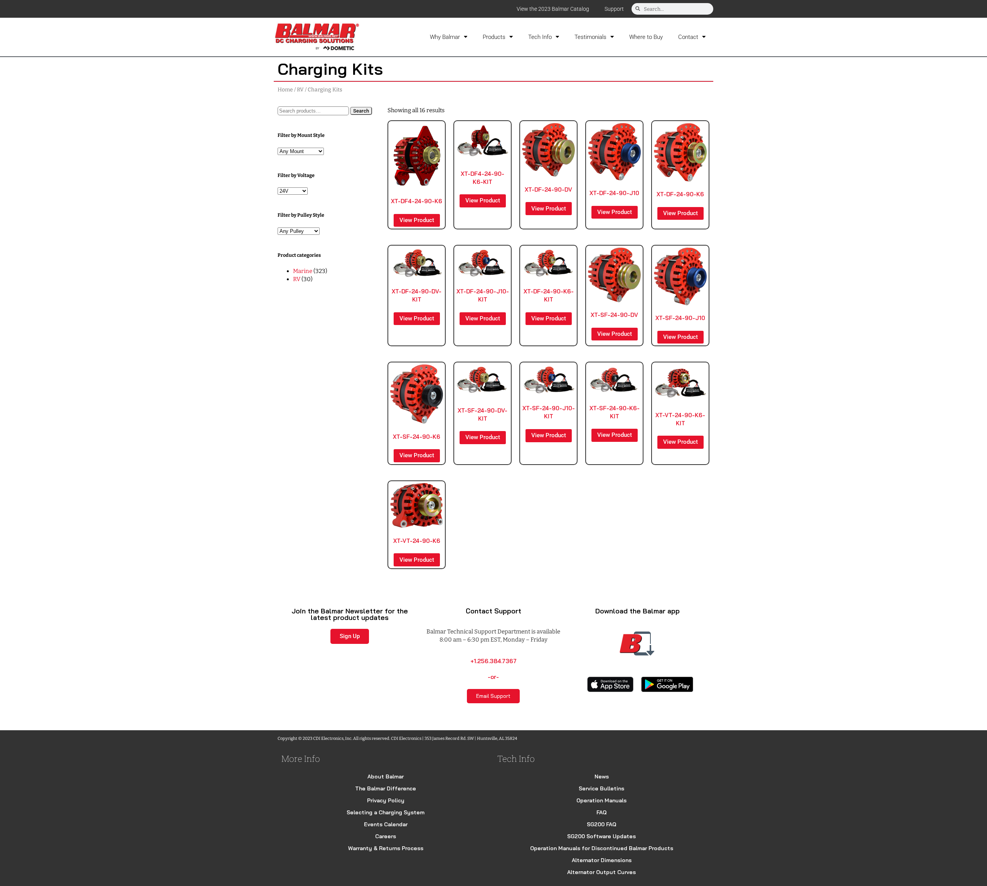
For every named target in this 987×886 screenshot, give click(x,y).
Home (285, 89)
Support (614, 9)
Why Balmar (445, 37)
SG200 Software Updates (601, 836)
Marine (302, 271)
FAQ (601, 812)
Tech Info (540, 37)
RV (300, 89)
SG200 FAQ (601, 824)
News (602, 776)
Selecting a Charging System (385, 812)
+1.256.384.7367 (493, 661)
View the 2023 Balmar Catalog (553, 9)
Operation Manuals (601, 800)
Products (494, 37)
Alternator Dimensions (602, 860)
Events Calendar (386, 824)
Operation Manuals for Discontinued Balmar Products (601, 848)
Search (361, 111)
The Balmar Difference (385, 788)
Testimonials (590, 37)
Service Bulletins (601, 788)
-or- (493, 677)
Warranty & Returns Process (385, 848)
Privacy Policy (385, 800)
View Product (416, 220)
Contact (688, 37)
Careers (385, 836)
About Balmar (385, 776)
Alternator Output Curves (601, 872)
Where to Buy (646, 37)
